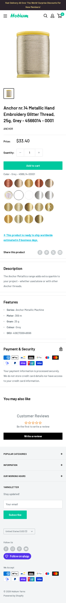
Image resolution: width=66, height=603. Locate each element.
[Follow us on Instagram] (12, 548)
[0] (59, 16)
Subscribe (15, 514)
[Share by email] (60, 252)
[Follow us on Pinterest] (19, 548)
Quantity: (9, 152)
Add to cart (33, 165)
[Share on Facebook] (39, 252)
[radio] (8, 183)
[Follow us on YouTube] (26, 548)
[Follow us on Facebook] (6, 548)
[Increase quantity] (39, 152)
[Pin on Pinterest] (46, 252)
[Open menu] (5, 16)
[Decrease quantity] (20, 152)
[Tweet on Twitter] (53, 252)
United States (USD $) (16, 531)
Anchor (8, 128)
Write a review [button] (33, 436)
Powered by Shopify (13, 595)
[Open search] (46, 16)
